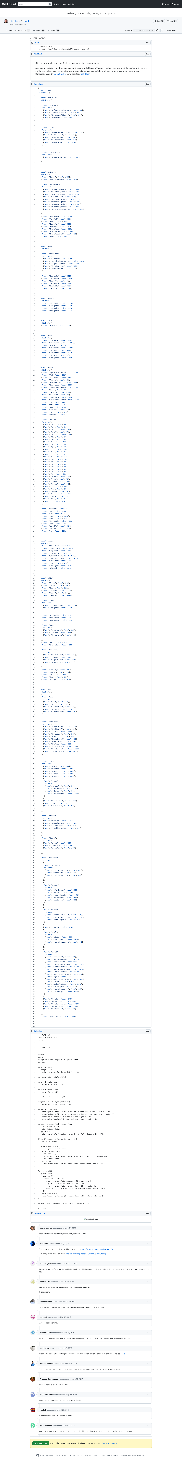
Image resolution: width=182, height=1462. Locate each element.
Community (87, 1455)
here (123, 1354)
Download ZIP (171, 30)
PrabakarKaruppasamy (49, 1379)
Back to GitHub (69, 4)
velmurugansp (46, 1228)
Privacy (64, 1455)
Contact (102, 1455)
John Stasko (60, 74)
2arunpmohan (46, 1302)
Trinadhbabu (45, 1333)
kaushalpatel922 (47, 1363)
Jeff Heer (85, 74)
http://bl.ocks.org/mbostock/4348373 (97, 1249)
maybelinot (44, 1348)
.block (25, 21)
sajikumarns (45, 1282)
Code (10, 30)
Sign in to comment (109, 1443)
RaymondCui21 (46, 1394)
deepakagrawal (46, 1263)
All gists (57, 4)
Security (72, 1455)
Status (79, 1455)
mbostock (14, 21)
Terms (58, 1455)
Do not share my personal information (133, 1455)
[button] (157, 30)
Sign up (175, 4)
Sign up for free (41, 1443)
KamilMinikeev (46, 1425)
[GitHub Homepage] (37, 1455)
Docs (95, 1455)
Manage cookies (112, 1455)
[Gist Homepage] (9, 4)
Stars (40, 30)
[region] (91, 47)
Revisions (23, 30)
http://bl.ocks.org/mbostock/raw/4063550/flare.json (87, 1254)
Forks (55, 30)
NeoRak (43, 1410)
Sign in (165, 4)
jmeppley (44, 1243)
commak (43, 1317)
